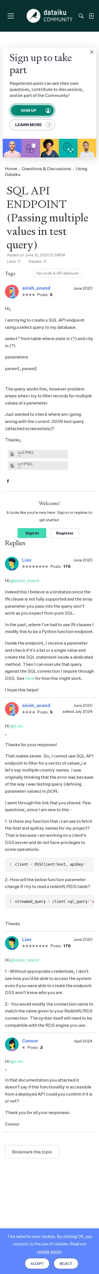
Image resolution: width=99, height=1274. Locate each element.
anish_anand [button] (36, 288)
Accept (37, 1263)
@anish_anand (24, 580)
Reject (66, 1263)
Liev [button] (27, 560)
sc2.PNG (25, 452)
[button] (91, 52)
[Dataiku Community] (50, 16)
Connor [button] (30, 1041)
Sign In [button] (32, 533)
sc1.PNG (25, 464)
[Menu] (11, 16)
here (29, 678)
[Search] (81, 16)
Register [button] (65, 533)
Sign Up (28, 110)
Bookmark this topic (32, 1152)
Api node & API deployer (57, 273)
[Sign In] (91, 16)
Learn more (28, 124)
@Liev (16, 726)
